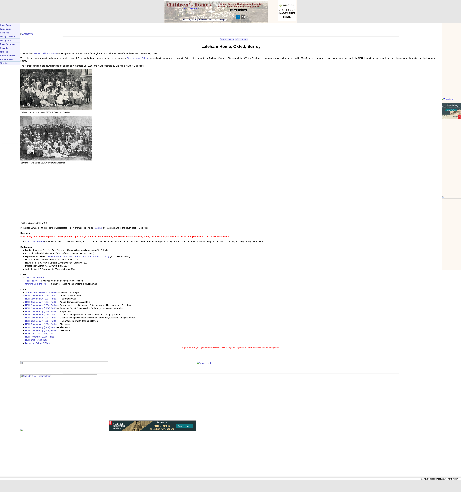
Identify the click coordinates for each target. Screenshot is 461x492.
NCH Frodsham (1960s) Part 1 (40, 333)
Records (4, 48)
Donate (212, 20)
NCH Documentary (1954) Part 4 (41, 305)
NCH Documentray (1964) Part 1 (41, 314)
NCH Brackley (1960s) (36, 340)
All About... (5, 33)
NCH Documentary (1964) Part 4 (41, 324)
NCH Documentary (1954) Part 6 (41, 311)
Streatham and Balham (138, 58)
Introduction (5, 29)
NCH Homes (241, 39)
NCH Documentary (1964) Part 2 (41, 318)
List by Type (5, 40)
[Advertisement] (451, 59)
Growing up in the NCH (36, 284)
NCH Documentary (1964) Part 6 (41, 330)
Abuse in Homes (7, 56)
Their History (31, 281)
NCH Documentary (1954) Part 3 (41, 302)
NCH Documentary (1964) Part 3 (41, 321)
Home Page (5, 25)
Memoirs (4, 52)
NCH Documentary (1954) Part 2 (41, 299)
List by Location (7, 37)
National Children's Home (44, 53)
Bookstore (203, 20)
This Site (4, 63)
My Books (192, 20)
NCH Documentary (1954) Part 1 (41, 295)
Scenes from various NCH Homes (41, 292)
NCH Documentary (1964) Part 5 (41, 327)
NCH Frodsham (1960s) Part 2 (40, 337)
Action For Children (34, 241)
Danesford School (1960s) (37, 343)
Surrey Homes (227, 39)
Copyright (221, 20)
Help (184, 20)
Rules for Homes (7, 44)
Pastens (98, 228)
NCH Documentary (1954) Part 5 (41, 308)
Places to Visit (6, 59)
